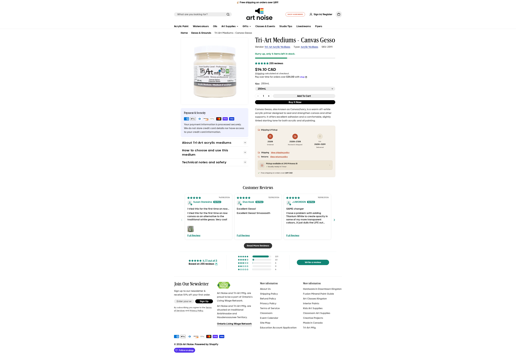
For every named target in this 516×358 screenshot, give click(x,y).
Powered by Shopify (206, 344)
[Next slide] (334, 220)
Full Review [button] (193, 235)
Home (184, 32)
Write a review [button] (313, 262)
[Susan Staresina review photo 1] (190, 229)
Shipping (259, 73)
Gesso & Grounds (201, 32)
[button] (262, 63)
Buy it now (295, 102)
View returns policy (279, 157)
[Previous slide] (182, 220)
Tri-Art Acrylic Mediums (277, 46)
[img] (194, 197)
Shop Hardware (295, 14)
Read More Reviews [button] (258, 245)
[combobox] (203, 14)
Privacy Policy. (196, 310)
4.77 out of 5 (210, 260)
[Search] (228, 14)
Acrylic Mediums (309, 46)
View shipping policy (280, 152)
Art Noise (188, 344)
